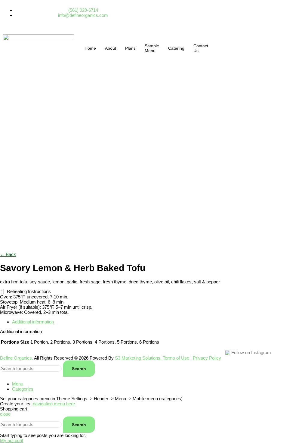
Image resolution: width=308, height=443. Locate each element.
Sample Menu (152, 48)
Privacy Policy (207, 357)
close (5, 413)
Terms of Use (176, 357)
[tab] (160, 321)
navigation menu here (54, 403)
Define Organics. (16, 357)
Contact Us (200, 48)
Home (90, 48)
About (110, 48)
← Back (8, 254)
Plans (130, 48)
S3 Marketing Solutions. (138, 357)
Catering (176, 48)
